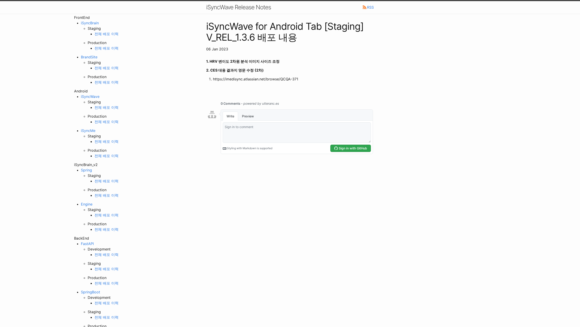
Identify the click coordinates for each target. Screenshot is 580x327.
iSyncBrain (90, 23)
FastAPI (87, 243)
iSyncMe (88, 130)
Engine (86, 204)
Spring (86, 170)
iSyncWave (90, 96)
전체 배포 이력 (106, 34)
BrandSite (89, 57)
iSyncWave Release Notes (238, 7)
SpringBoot (90, 292)
